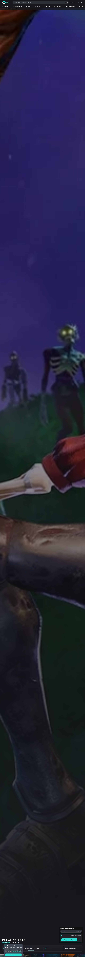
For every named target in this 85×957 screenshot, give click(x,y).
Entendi (13, 954)
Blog (82, 6)
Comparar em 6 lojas (69, 939)
